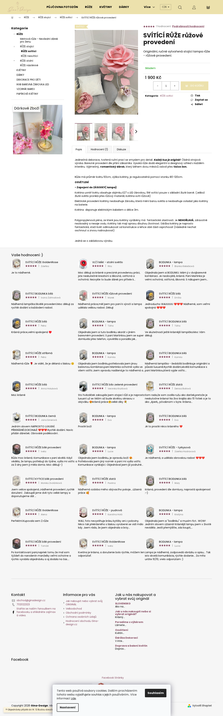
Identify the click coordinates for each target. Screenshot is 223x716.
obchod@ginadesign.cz (31, 600)
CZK (164, 7)
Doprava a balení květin (131, 645)
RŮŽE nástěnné (29, 65)
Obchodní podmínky (78, 612)
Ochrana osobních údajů (81, 617)
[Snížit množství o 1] (157, 86)
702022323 (23, 604)
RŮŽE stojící (27, 46)
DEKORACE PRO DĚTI (29, 79)
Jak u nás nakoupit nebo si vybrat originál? (133, 613)
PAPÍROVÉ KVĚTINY (27, 94)
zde (73, 698)
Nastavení (68, 707)
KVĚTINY (21, 70)
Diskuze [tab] (121, 149)
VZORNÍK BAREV (26, 89)
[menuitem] (62, 7)
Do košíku (197, 85)
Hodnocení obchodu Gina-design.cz (82, 622)
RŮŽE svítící (28, 51)
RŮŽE (20, 34)
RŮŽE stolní (26, 61)
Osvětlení (121, 630)
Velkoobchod (74, 608)
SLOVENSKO (123, 603)
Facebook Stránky (113, 677)
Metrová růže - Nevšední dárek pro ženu (39, 40)
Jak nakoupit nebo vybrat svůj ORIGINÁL (84, 602)
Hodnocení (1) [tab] (99, 149)
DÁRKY (20, 75)
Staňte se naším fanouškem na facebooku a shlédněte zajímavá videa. (36, 612)
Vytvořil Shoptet (202, 705)
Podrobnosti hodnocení (188, 26)
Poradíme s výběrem (129, 622)
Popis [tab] (79, 149)
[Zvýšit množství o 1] (174, 86)
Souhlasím (156, 693)
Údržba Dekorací (126, 638)
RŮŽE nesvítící (29, 56)
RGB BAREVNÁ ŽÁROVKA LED (33, 84)
